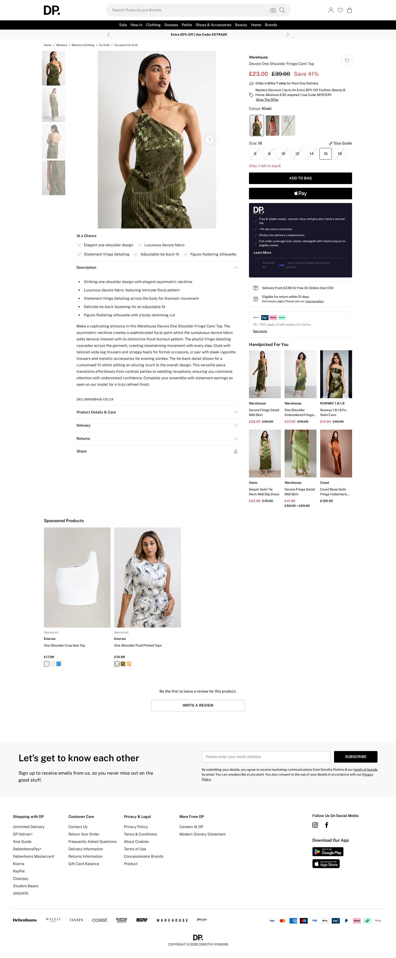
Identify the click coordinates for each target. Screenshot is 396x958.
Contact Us (77, 827)
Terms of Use (135, 849)
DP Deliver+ (23, 834)
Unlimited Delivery (28, 827)
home (48, 45)
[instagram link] (315, 825)
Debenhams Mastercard (33, 856)
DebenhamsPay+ (27, 849)
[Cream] (52, 663)
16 (326, 153)
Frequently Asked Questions (92, 841)
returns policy (314, 301)
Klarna (18, 864)
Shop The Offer (267, 100)
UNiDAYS (20, 893)
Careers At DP (191, 827)
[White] (46, 663)
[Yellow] (129, 663)
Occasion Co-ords (126, 45)
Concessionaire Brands (143, 856)
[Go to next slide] (209, 139)
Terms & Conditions (140, 834)
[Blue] (58, 663)
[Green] (123, 663)
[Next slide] (288, 34)
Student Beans (25, 886)
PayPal (19, 871)
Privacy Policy (136, 827)
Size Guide (22, 841)
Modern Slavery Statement (202, 834)
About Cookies (136, 841)
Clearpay (20, 878)
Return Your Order (83, 834)
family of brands (365, 769)
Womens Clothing (83, 45)
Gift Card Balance (83, 864)
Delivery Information (85, 849)
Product (131, 864)
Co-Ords (104, 45)
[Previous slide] (108, 34)
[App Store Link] (328, 857)
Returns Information (85, 856)
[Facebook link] (326, 825)
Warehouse (258, 57)
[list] (157, 139)
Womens (61, 45)
